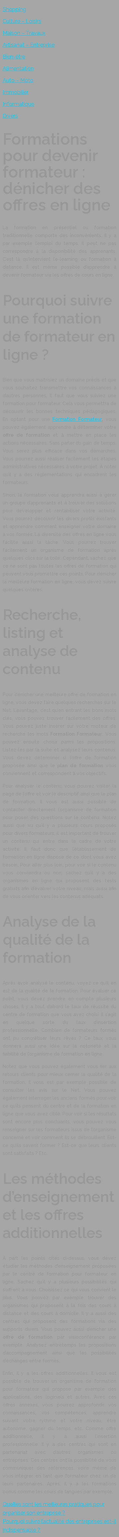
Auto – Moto (18, 80)
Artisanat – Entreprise (29, 45)
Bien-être (14, 57)
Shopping (14, 9)
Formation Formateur (77, 419)
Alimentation (18, 68)
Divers (10, 116)
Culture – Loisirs (22, 21)
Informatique (18, 104)
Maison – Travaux (24, 33)
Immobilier (15, 92)
